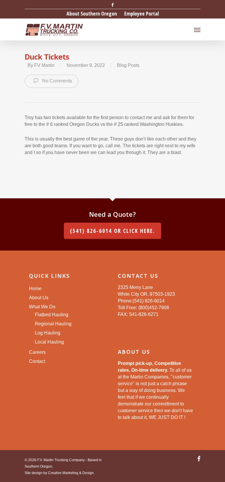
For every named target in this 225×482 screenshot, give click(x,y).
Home (35, 288)
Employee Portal (141, 13)
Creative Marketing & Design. (71, 473)
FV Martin (44, 65)
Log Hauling (47, 332)
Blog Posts (128, 65)
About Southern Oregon (92, 13)
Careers (37, 352)
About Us (38, 297)
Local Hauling (49, 341)
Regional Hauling (53, 323)
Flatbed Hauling (51, 314)
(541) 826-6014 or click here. (112, 231)
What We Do (42, 306)
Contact (37, 361)
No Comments (56, 80)
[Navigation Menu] (197, 30)
